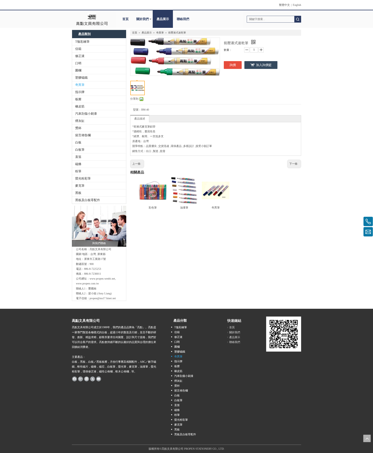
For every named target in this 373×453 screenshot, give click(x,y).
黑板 (78, 192)
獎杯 (78, 128)
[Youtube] (98, 378)
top (367, 438)
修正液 (80, 56)
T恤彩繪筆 (82, 41)
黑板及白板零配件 (87, 200)
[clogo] (92, 19)
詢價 (233, 65)
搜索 (297, 19)
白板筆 (80, 149)
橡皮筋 (80, 106)
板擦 (78, 99)
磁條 (78, 164)
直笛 (78, 156)
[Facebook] (74, 378)
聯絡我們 (183, 19)
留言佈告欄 (83, 135)
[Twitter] (92, 378)
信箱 (78, 48)
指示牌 (80, 92)
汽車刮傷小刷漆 (86, 113)
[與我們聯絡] (99, 226)
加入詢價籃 (264, 65)
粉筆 (78, 171)
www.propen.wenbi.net (102, 278)
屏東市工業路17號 (95, 259)
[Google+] (80, 378)
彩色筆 (153, 207)
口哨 (78, 63)
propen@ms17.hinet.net (103, 298)
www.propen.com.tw (87, 283)
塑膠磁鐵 (81, 77)
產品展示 (163, 19)
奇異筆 (80, 84)
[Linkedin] (86, 378)
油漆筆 (184, 207)
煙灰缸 (80, 120)
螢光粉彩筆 (83, 178)
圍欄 (78, 70)
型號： (137, 109)
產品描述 (139, 118)
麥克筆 (80, 185)
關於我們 (142, 19)
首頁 (125, 19)
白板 (78, 142)
